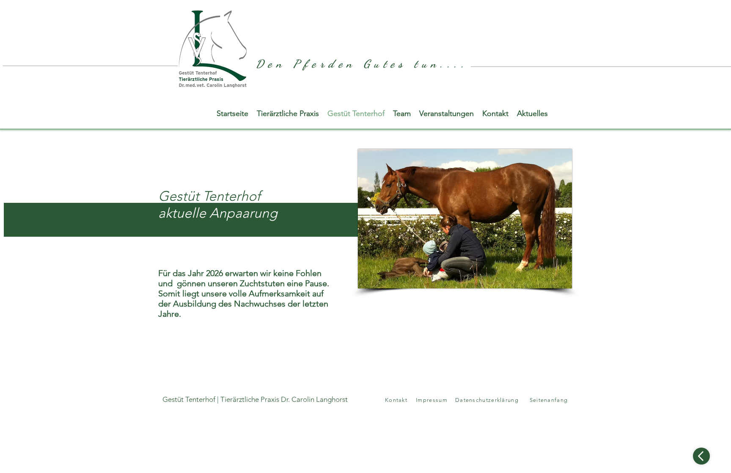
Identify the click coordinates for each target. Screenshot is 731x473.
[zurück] (701, 456)
